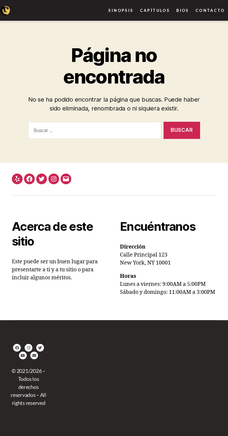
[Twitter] (41, 179)
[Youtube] (23, 355)
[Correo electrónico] (66, 179)
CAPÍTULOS (155, 10)
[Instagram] (53, 179)
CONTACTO (210, 10)
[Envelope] (34, 355)
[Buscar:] (93, 132)
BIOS (182, 10)
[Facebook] (29, 179)
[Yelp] (17, 179)
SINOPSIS (120, 10)
